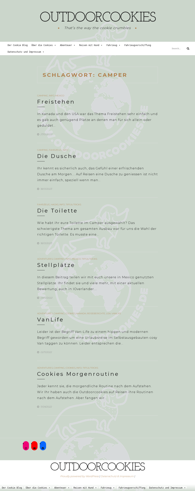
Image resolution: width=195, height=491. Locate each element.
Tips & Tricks (73, 204)
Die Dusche (57, 156)
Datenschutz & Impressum (117, 476)
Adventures (45, 258)
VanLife (116, 313)
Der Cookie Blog (18, 45)
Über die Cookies (42, 45)
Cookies (70, 313)
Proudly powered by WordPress (79, 476)
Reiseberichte (96, 313)
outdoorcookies (97, 18)
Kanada (81, 313)
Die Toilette (57, 210)
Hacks (54, 204)
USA (108, 313)
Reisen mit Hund (89, 45)
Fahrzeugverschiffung (137, 45)
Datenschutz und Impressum (24, 52)
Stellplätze (56, 265)
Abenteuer (66, 45)
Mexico (59, 95)
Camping (42, 95)
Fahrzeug (111, 45)
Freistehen (56, 101)
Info (51, 95)
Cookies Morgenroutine (78, 374)
